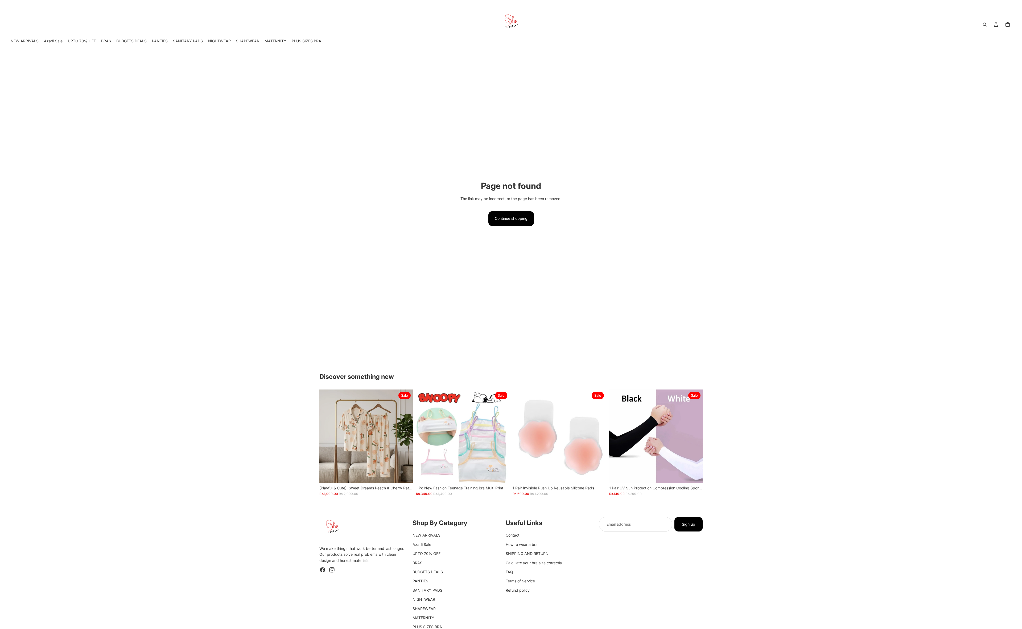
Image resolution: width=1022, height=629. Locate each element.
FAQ (509, 572)
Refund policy (518, 590)
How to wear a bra (522, 544)
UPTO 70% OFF (426, 553)
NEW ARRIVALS (426, 535)
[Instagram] (332, 570)
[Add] (404, 475)
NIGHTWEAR (424, 599)
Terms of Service (520, 581)
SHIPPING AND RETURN (527, 553)
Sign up (688, 524)
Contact (513, 535)
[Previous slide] (327, 436)
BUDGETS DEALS (428, 572)
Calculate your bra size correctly (534, 562)
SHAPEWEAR (424, 608)
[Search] (985, 24)
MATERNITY (423, 617)
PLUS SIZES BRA (427, 626)
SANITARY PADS (427, 590)
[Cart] (1007, 24)
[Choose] (501, 475)
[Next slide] (405, 436)
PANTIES (420, 581)
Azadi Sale (422, 544)
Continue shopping (511, 218)
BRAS (417, 562)
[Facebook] (322, 570)
